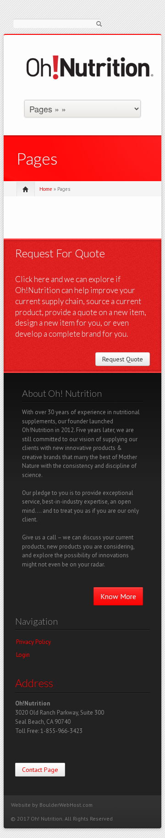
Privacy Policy (33, 642)
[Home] (90, 67)
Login (23, 655)
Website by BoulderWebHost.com (52, 804)
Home (45, 189)
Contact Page (40, 770)
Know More (118, 596)
